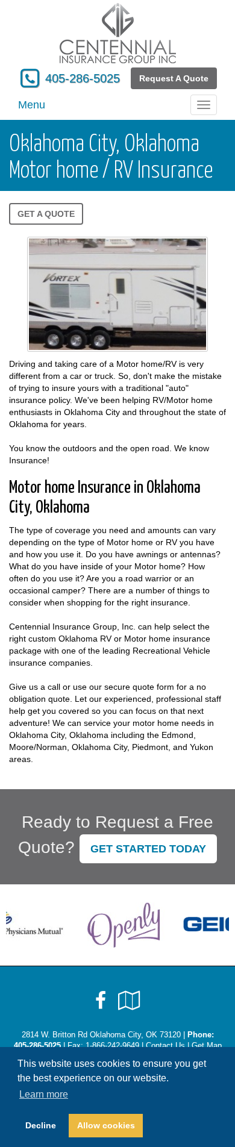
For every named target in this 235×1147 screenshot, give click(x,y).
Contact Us (165, 1046)
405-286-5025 (82, 78)
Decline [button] (40, 1125)
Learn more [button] (43, 1094)
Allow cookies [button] (106, 1125)
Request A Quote (173, 78)
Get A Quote (46, 214)
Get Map (207, 1046)
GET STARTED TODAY (148, 849)
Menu (31, 105)
